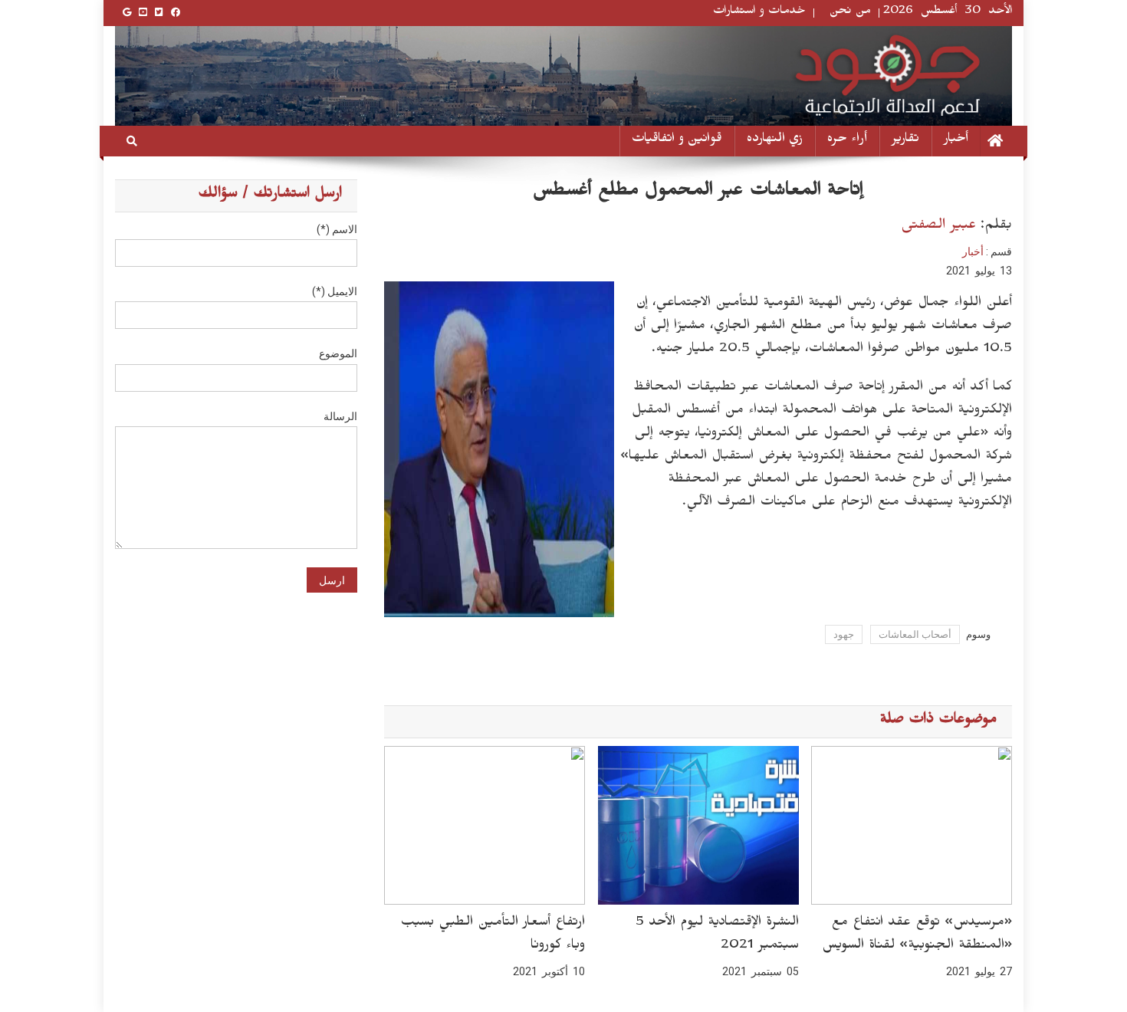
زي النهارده (775, 141)
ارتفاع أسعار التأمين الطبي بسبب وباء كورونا (492, 935)
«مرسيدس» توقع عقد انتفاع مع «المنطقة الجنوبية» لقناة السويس (917, 935)
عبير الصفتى (938, 226)
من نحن (850, 12)
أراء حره (847, 141)
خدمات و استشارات (759, 12)
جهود (843, 634)
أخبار (956, 141)
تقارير (905, 141)
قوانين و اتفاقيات (677, 141)
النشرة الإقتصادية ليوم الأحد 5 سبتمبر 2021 (717, 935)
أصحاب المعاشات (915, 634)
